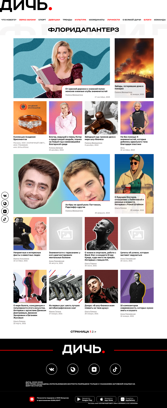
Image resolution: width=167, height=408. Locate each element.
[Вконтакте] (5, 195)
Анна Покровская (56, 261)
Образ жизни (27, 20)
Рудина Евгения (56, 148)
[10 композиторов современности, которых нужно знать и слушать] (137, 286)
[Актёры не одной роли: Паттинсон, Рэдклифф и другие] (61, 184)
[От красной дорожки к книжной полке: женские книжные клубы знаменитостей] (61, 68)
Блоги (147, 20)
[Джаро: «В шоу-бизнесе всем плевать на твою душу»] (101, 286)
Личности (113, 20)
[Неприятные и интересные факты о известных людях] (30, 233)
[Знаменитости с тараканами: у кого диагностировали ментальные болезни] (65, 233)
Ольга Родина (121, 208)
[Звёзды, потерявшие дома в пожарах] (134, 68)
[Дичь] (26, 11)
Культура (80, 20)
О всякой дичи (132, 20)
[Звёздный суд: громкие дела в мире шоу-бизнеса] (101, 117)
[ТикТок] (5, 219)
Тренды (67, 20)
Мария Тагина (55, 311)
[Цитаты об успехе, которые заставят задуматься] (137, 233)
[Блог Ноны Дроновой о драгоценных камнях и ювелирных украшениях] (5, 203)
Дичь (122, 148)
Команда (160, 20)
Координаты (97, 20)
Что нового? (8, 20)
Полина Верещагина (74, 95)
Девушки (54, 20)
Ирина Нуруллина (21, 258)
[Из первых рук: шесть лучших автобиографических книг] (65, 286)
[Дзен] (5, 211)
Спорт (42, 20)
